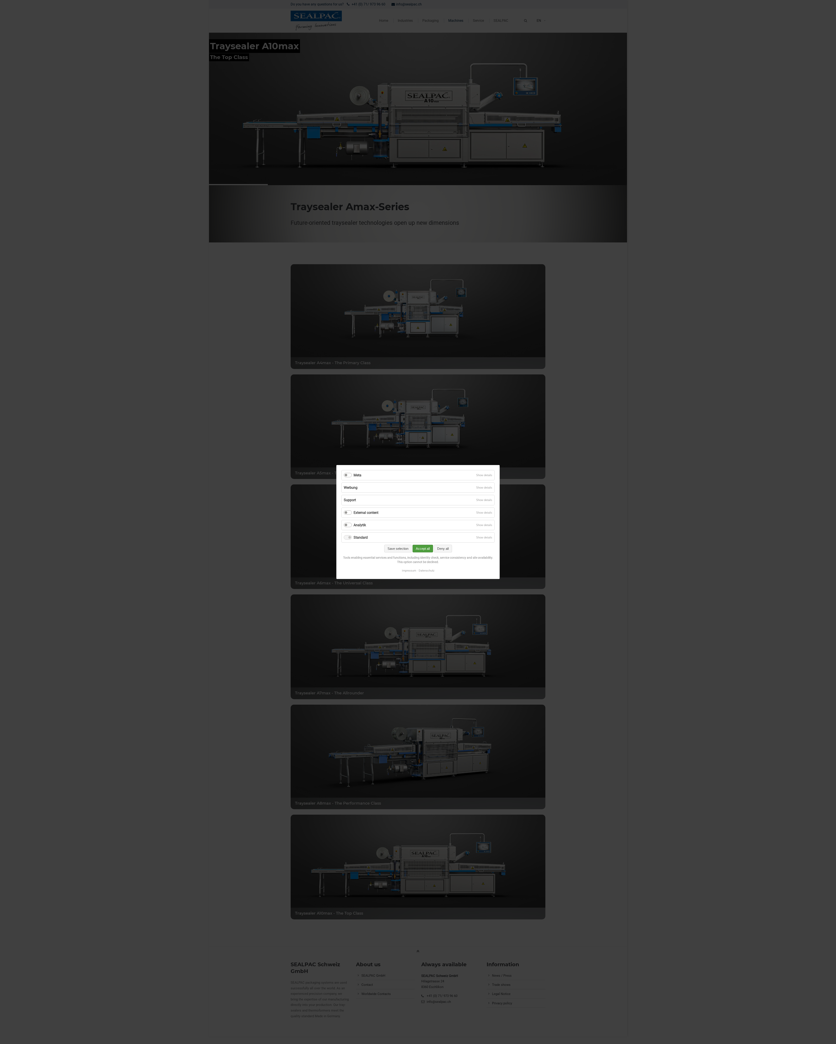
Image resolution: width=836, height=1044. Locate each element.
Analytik (360, 525)
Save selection (398, 548)
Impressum (409, 570)
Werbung (350, 488)
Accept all (423, 548)
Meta (357, 475)
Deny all (443, 548)
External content (366, 513)
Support (350, 500)
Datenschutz (426, 570)
